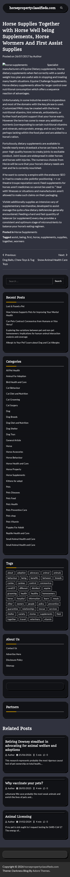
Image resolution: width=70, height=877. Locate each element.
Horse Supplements (25, 232)
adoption (21, 572)
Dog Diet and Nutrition (17, 422)
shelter (10, 614)
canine (10, 583)
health (24, 593)
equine (47, 588)
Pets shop (11, 515)
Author (37, 56)
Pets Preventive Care (16, 510)
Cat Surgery (12, 405)
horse (36, 237)
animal (46, 572)
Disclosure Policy (14, 660)
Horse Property (13, 469)
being (22, 237)
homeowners (48, 593)
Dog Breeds (12, 417)
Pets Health (12, 504)
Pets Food (11, 498)
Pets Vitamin (12, 521)
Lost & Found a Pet (15, 306)
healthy (34, 593)
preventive (53, 603)
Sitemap (10, 665)
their (59, 614)
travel (23, 619)
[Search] (61, 7)
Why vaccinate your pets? (24, 783)
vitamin (47, 619)
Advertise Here (13, 654)
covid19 (11, 588)
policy (41, 603)
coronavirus (45, 583)
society (21, 614)
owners (20, 603)
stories (32, 614)
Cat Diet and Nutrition (17, 393)
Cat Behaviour (13, 388)
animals (57, 572)
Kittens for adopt (14, 481)
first (29, 237)
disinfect (36, 588)
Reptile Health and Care (17, 533)
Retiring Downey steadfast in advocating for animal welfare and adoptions (31, 745)
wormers (19, 241)
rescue (42, 609)
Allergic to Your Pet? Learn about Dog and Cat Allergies (33, 342)
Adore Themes (41, 870)
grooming (12, 593)
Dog (8, 411)
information (34, 598)
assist (15, 237)
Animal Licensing (18, 816)
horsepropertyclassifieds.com (33, 8)
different (23, 588)
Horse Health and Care (17, 463)
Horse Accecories (14, 451)
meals (56, 598)
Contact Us (11, 648)
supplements (48, 237)
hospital (21, 598)
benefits (34, 578)
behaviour (12, 578)
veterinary (35, 619)
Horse (9, 446)
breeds (58, 578)
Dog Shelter (12, 428)
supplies (62, 237)
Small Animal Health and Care (20, 539)
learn (46, 598)
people (31, 603)
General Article (13, 440)
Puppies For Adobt (15, 527)
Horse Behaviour (14, 457)
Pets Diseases (13, 492)
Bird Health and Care (16, 382)
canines (21, 583)
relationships (28, 609)
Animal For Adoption (16, 376)
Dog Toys (10, 434)
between (46, 578)
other (10, 603)
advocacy (34, 572)
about (10, 572)
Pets (8, 486)
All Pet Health (13, 370)
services (53, 609)
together (8, 241)
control (32, 583)
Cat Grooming (13, 399)
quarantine (12, 609)
